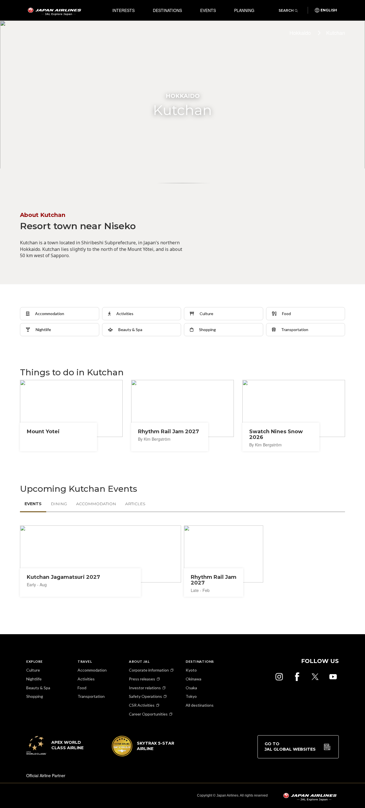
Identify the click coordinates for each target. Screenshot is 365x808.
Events (208, 10)
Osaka (191, 687)
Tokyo (191, 696)
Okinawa (193, 678)
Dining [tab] (59, 503)
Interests (123, 10)
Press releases (142, 678)
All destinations (200, 705)
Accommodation (92, 670)
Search (286, 10)
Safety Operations (145, 696)
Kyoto (191, 670)
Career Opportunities (148, 714)
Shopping (34, 696)
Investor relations (145, 687)
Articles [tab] (135, 503)
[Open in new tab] (279, 676)
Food (82, 687)
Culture (33, 670)
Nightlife (34, 678)
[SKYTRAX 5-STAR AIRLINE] (143, 754)
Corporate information (149, 670)
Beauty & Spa (38, 687)
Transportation (91, 696)
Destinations (167, 10)
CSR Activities (142, 705)
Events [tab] (33, 503)
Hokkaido (300, 32)
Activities (86, 678)
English (329, 10)
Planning (244, 10)
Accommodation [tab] (96, 503)
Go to (290, 746)
